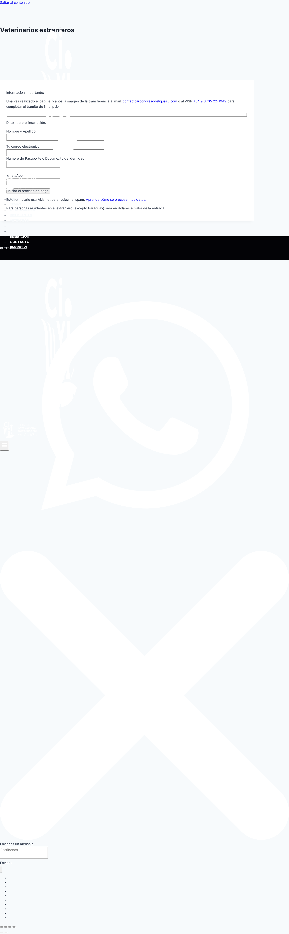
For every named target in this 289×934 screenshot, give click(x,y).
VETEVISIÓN (19, 220)
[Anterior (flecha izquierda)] (1, 932)
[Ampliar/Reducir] (1, 927)
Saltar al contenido (15, 3)
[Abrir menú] (4, 445)
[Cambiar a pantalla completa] (5, 927)
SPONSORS (19, 225)
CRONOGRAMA (22, 209)
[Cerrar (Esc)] (14, 927)
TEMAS (15, 204)
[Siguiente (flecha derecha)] (5, 932)
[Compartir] (9, 927)
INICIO (15, 199)
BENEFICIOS (19, 236)
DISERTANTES (21, 215)
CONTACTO (19, 241)
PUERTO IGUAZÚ (23, 231)
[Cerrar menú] (1, 869)
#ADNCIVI (18, 247)
